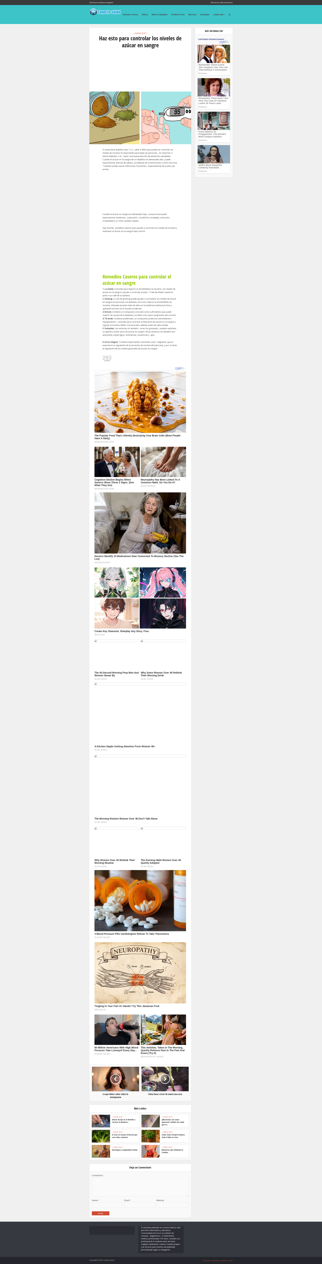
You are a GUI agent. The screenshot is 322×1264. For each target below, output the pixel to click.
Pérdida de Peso (178, 14)
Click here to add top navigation (101, 2)
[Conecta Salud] (105, 11)
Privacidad (215, 1260)
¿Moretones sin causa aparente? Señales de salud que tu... (173, 1122)
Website (160, 1200)
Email (127, 1200)
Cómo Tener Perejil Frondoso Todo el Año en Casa (173, 1135)
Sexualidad (204, 14)
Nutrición (192, 14)
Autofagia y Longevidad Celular (125, 1150)
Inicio (231, 1260)
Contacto (206, 1260)
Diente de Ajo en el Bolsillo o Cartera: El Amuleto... (123, 1120)
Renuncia (224, 1260)
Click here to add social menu (221, 2)
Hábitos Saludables (160, 14)
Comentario (97, 1175)
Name (95, 1200)
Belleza (145, 14)
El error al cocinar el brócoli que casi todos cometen (124, 1135)
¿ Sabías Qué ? (219, 14)
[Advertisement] (140, 70)
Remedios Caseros (130, 14)
